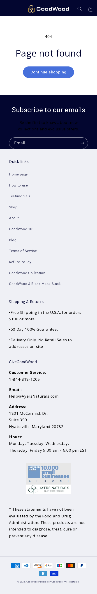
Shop (13, 207)
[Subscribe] (82, 143)
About (14, 218)
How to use (18, 185)
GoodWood (32, 582)
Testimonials (19, 196)
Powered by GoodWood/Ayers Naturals (58, 582)
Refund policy (20, 262)
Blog (12, 240)
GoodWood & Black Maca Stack (35, 284)
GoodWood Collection (27, 273)
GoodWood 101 (21, 229)
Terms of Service (23, 251)
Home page (18, 174)
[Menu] (6, 9)
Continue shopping (48, 72)
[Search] (79, 9)
